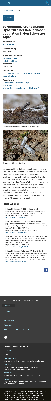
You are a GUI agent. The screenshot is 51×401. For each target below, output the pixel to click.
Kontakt (7, 311)
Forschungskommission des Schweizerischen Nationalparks (22, 75)
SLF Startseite (8, 10)
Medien (6, 316)
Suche (9, 3)
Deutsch (7, 305)
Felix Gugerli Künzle (11, 61)
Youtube (5, 329)
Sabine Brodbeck (10, 59)
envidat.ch (8, 373)
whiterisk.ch (8, 350)
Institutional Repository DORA (16, 218)
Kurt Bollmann (8, 45)
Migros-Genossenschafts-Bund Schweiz (20, 88)
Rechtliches (8, 325)
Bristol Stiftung (9, 86)
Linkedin (11, 329)
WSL (5, 337)
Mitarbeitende (9, 321)
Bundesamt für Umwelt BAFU (15, 83)
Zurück (9, 18)
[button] (46, 270)
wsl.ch (6, 379)
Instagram (23, 329)
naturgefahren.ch (10, 359)
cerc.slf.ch (7, 365)
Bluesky (17, 329)
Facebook (28, 329)
